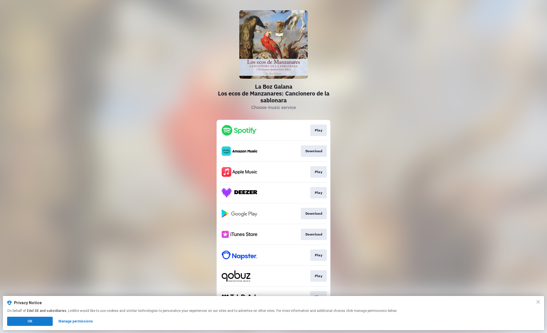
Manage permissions (75, 321)
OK (30, 321)
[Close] (538, 301)
